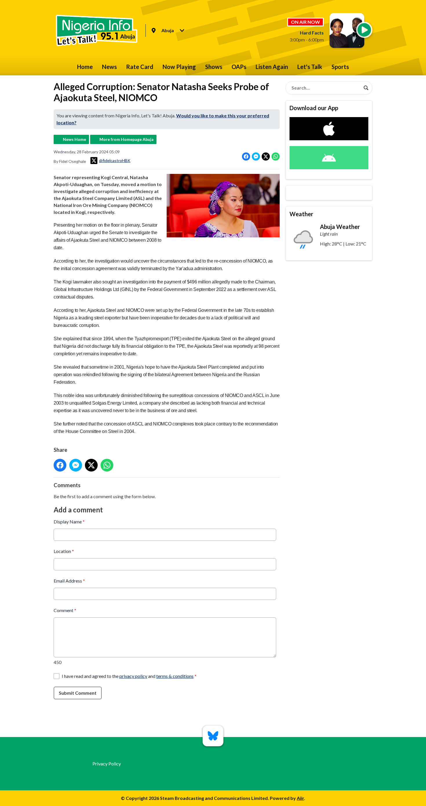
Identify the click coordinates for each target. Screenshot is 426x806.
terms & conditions (175, 676)
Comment (65, 610)
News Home (74, 139)
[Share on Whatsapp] (276, 156)
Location (64, 551)
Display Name (69, 521)
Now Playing (179, 66)
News (109, 66)
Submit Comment (78, 693)
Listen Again (272, 66)
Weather (301, 213)
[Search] (366, 87)
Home (85, 66)
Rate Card (139, 66)
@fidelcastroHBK (114, 160)
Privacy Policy (106, 763)
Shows (213, 66)
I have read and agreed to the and (129, 676)
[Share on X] (266, 156)
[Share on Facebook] (246, 156)
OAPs (239, 66)
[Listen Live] (364, 30)
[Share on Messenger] (256, 156)
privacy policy (133, 676)
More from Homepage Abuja (126, 139)
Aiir (300, 798)
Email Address (69, 580)
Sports (340, 66)
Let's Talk (309, 66)
